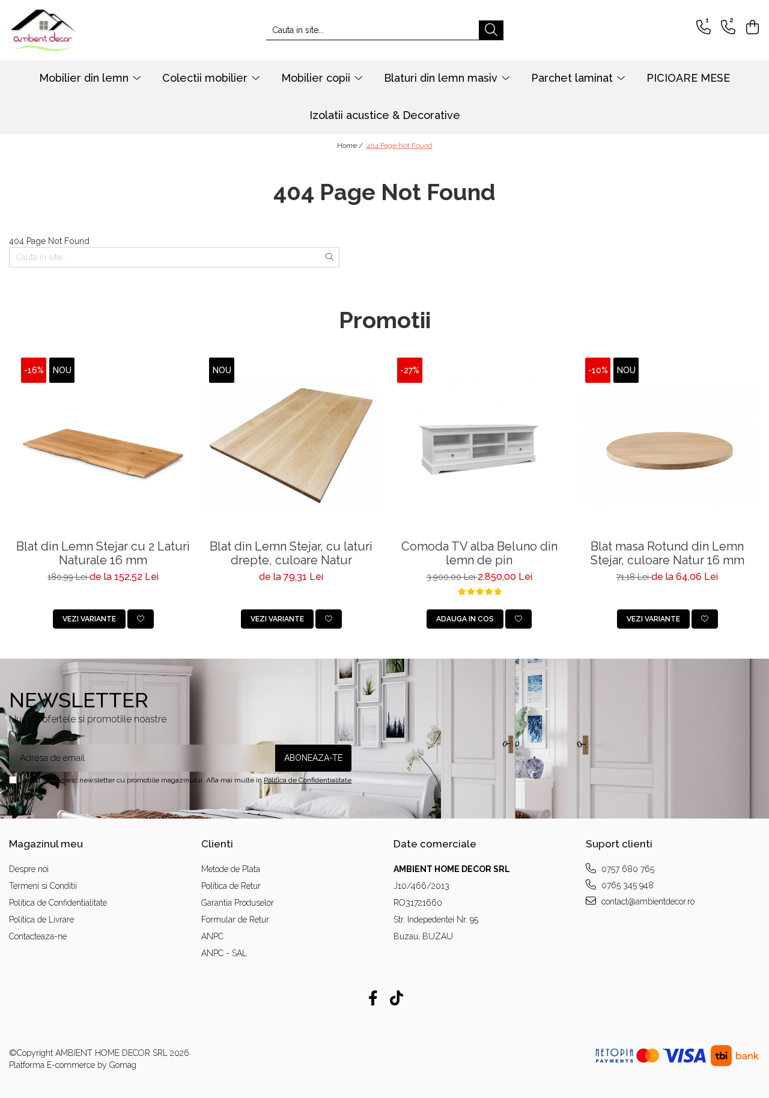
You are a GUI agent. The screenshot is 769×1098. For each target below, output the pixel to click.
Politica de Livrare (41, 919)
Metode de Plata (230, 869)
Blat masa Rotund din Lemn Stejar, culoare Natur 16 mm (667, 553)
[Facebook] (372, 999)
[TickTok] (396, 999)
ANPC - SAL (224, 953)
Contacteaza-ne (38, 936)
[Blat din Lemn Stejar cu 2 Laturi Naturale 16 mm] (103, 446)
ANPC (212, 936)
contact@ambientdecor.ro (647, 901)
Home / (351, 145)
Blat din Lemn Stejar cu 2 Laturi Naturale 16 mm (103, 553)
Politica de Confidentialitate (307, 780)
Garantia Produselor (237, 902)
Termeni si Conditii (43, 886)
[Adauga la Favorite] (140, 619)
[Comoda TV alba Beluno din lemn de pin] (479, 446)
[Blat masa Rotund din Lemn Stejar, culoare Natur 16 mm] (667, 446)
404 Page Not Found (399, 145)
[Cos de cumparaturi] (750, 27)
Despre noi (29, 869)
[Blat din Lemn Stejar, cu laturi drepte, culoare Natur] (291, 446)
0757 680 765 (626, 869)
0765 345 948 (626, 885)
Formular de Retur (235, 919)
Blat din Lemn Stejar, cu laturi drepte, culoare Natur (291, 553)
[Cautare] (491, 30)
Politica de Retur (231, 886)
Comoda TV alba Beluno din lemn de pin (479, 553)
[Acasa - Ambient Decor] (69, 30)
